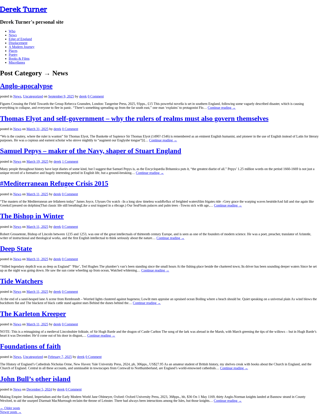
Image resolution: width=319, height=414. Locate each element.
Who (12, 31)
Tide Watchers (21, 281)
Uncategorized (33, 96)
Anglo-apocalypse (26, 86)
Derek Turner (23, 9)
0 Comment (96, 96)
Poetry (13, 54)
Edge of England (20, 39)
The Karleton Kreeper (33, 314)
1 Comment (70, 161)
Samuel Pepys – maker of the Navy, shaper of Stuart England (90, 151)
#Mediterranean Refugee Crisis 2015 (54, 183)
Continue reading (222, 107)
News (13, 35)
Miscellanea (17, 62)
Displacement (18, 43)
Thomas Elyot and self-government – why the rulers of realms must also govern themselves (134, 118)
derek (83, 96)
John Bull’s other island (35, 379)
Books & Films (19, 58)
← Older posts (10, 408)
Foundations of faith (30, 346)
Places (13, 51)
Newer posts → (10, 412)
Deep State (16, 248)
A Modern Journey (22, 47)
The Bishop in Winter (32, 216)
